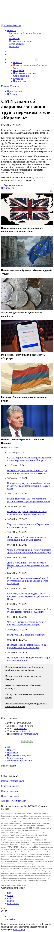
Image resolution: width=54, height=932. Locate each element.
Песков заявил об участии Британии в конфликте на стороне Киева (24, 668)
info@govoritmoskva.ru (26, 734)
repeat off (11, 919)
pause (10, 895)
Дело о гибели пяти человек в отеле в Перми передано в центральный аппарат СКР (28, 565)
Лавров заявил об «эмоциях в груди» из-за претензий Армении (26, 705)
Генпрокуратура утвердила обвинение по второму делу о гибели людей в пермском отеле (28, 486)
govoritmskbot (20, 728)
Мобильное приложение (19, 760)
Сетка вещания (16, 44)
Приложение (19, 81)
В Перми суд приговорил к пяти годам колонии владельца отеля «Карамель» (27, 471)
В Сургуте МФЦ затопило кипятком (26, 634)
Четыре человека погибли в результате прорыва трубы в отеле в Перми (27, 623)
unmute (10, 901)
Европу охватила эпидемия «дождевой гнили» (24, 696)
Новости (11, 30)
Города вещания (9, 791)
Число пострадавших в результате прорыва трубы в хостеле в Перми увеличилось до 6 (29, 551)
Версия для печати (13, 185)
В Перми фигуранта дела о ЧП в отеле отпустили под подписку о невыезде (26, 512)
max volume (13, 903)
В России (12, 94)
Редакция (14, 46)
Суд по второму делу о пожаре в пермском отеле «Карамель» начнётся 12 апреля (29, 459)
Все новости (7, 188)
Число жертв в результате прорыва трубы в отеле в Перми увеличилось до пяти (29, 610)
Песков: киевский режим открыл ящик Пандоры (23, 677)
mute (9, 898)
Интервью (14, 38)
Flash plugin (19, 929)
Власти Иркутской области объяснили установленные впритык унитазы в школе (28, 500)
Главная (5, 86)
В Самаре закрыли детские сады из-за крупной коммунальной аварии (26, 646)
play (9, 893)
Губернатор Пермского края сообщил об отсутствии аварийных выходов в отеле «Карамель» (27, 581)
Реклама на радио (10, 786)
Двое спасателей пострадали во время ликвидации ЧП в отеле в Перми (26, 538)
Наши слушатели (10, 796)
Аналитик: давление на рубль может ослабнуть (23, 687)
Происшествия (14, 91)
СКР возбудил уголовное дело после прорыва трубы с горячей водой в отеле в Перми (28, 596)
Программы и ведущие (21, 41)
